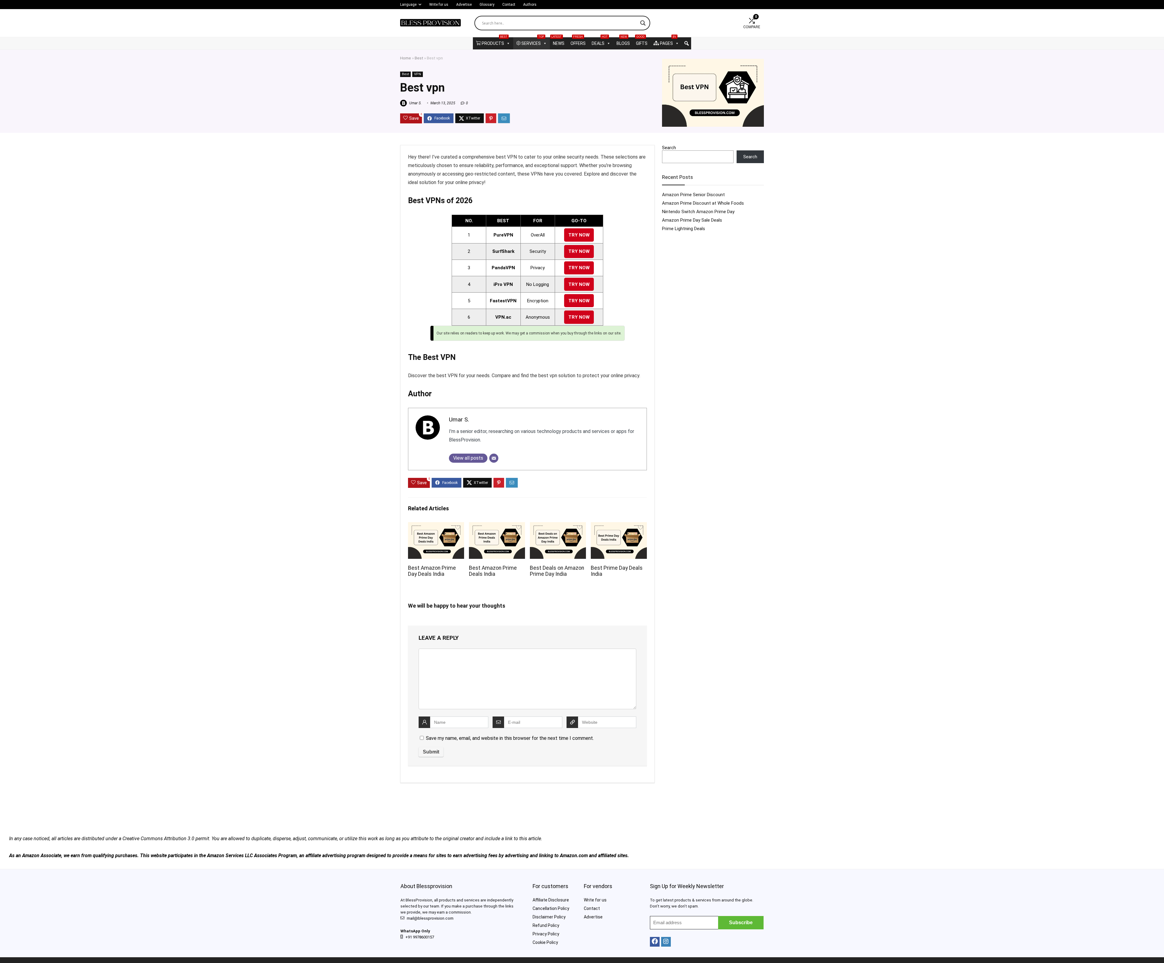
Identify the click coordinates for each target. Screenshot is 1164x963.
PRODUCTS (494, 41)
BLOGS (623, 41)
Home (405, 57)
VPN (417, 74)
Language (408, 4)
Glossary (487, 4)
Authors (530, 4)
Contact (508, 4)
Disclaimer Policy (549, 916)
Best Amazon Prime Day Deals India (432, 571)
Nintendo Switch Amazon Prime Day (698, 211)
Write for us (438, 4)
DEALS (600, 41)
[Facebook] (655, 942)
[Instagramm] (666, 942)
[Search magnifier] (643, 23)
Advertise (464, 4)
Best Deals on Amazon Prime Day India (557, 571)
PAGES (668, 41)
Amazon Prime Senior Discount (693, 194)
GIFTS (641, 41)
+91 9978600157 (419, 937)
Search (669, 147)
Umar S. (415, 103)
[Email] (493, 458)
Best (419, 57)
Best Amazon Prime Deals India (493, 571)
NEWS (557, 41)
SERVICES (532, 41)
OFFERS (578, 41)
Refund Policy (546, 925)
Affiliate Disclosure (551, 900)
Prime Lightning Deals (683, 228)
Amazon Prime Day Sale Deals (692, 220)
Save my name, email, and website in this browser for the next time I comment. (510, 738)
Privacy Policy (546, 933)
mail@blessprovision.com (430, 918)
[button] (686, 43)
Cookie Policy (545, 942)
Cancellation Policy (551, 908)
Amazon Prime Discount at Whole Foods (703, 203)
